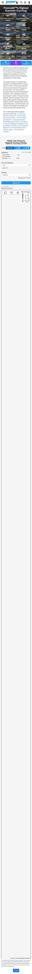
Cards (25, 148)
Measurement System (7, 188)
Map (9, 148)
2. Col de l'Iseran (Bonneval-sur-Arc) (14, 117)
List (17, 148)
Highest (4, 168)
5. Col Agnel (23, 122)
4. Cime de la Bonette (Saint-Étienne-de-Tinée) (14, 121)
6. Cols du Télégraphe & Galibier (13, 124)
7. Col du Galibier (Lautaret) (15, 125)
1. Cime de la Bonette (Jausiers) (14, 115)
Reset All (16, 183)
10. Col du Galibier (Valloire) (13, 131)
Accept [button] (16, 970)
